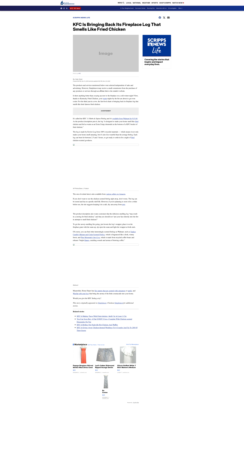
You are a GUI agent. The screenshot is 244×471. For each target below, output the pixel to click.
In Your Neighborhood (127, 8)
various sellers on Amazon (115, 194)
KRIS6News (62, 8)
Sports (154, 3)
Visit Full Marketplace (132, 344)
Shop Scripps (165, 3)
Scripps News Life (81, 18)
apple (130, 290)
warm (105, 98)
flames (86, 240)
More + (181, 8)
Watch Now (177, 3)
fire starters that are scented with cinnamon (110, 290)
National (137, 3)
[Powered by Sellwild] (136, 402)
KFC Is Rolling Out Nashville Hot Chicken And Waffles (97, 325)
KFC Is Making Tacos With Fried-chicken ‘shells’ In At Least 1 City (102, 316)
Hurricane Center (140, 8)
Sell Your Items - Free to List (96, 345)
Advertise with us (161, 8)
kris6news (64, 8)
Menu (120, 3)
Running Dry (151, 8)
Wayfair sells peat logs (81, 293)
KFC (80, 73)
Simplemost (102, 303)
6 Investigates (172, 8)
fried (136, 121)
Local (128, 3)
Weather (146, 3)
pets (123, 204)
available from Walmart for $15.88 (124, 118)
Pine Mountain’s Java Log (90, 237)
